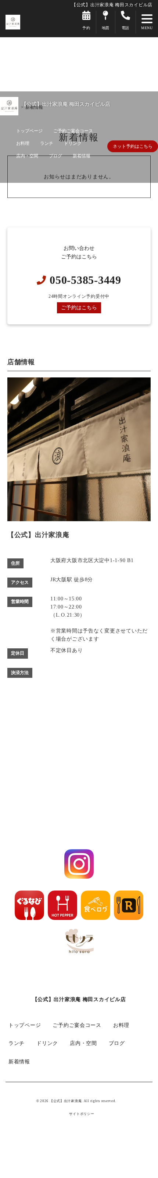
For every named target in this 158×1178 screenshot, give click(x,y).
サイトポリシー (81, 1114)
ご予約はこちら (79, 307)
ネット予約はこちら (132, 146)
